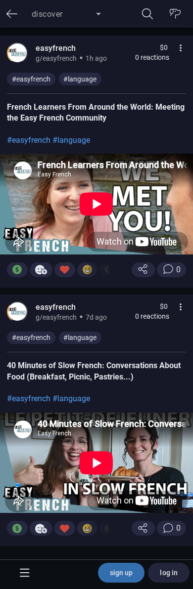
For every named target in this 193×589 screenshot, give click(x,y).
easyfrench (56, 48)
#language (79, 79)
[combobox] (66, 18)
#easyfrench (31, 79)
